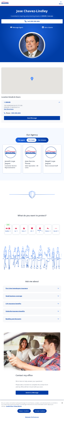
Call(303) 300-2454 (33, 21)
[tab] (21, 140)
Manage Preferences (32, 417)
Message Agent (18, 27)
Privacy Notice (18, 406)
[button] (32, 79)
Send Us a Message (32, 393)
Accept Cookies (40, 411)
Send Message (32, 118)
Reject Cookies (24, 411)
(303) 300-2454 (15, 113)
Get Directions (9, 109)
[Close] (62, 403)
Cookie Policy (9, 406)
